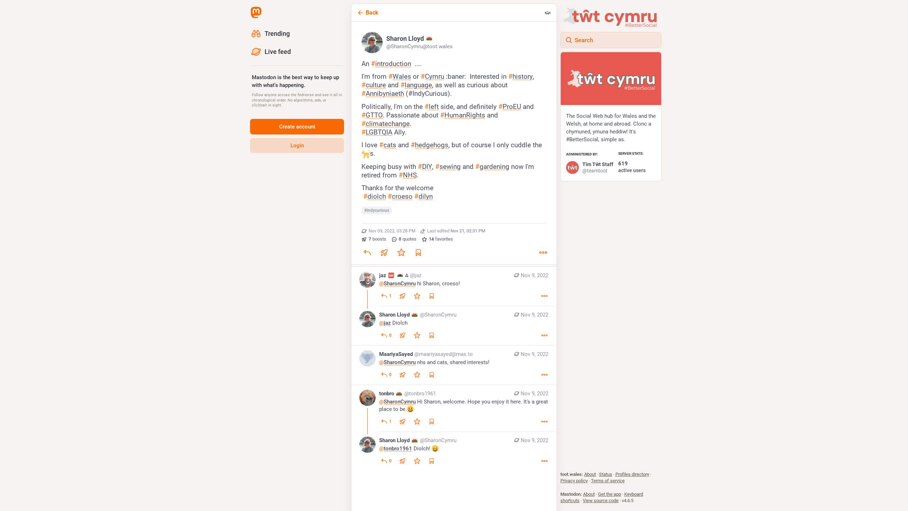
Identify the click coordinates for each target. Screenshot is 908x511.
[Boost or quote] (384, 252)
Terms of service (608, 480)
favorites (441, 239)
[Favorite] (401, 252)
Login (297, 145)
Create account (297, 126)
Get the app (609, 494)
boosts (377, 239)
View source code (601, 500)
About (590, 474)
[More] (543, 252)
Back (372, 12)
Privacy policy (574, 480)
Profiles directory (632, 474)
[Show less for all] (547, 12)
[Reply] (367, 252)
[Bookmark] (418, 252)
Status (605, 474)
